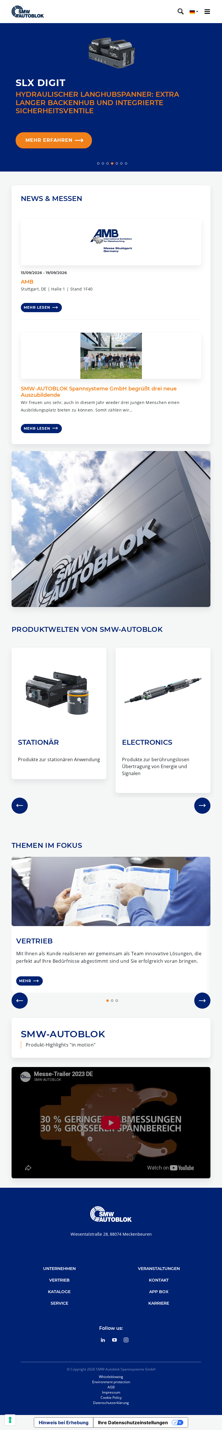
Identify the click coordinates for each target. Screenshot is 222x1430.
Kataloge (59, 1291)
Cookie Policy (111, 1397)
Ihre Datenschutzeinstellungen (133, 1422)
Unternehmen (59, 1268)
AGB (111, 1387)
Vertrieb (59, 1280)
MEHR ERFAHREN (49, 140)
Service (59, 1303)
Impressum (111, 1392)
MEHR (25, 981)
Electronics (147, 742)
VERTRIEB (34, 941)
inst (126, 1340)
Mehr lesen (37, 307)
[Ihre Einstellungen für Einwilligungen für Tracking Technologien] (10, 1419)
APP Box (159, 1291)
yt (114, 1340)
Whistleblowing (111, 1377)
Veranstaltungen (159, 1268)
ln (103, 1340)
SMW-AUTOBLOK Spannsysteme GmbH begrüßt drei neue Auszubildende (99, 392)
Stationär (38, 742)
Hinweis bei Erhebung (63, 1422)
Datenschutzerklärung (111, 1403)
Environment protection (111, 1382)
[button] (98, 163)
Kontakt (159, 1280)
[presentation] (20, 806)
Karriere (158, 1303)
